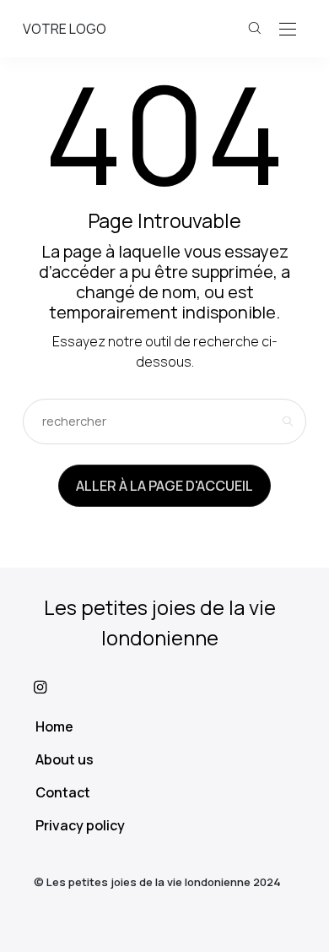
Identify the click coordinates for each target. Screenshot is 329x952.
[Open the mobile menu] (287, 30)
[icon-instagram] (164, 687)
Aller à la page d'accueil (164, 485)
